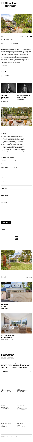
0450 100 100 (20, 99)
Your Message (4, 202)
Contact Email (4, 188)
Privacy (13, 436)
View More (29, 277)
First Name (3, 174)
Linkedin (3, 432)
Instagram (9, 432)
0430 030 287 (4, 101)
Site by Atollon (29, 436)
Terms (17, 436)
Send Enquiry (6, 222)
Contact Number (4, 195)
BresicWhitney (7, 355)
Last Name (3, 181)
